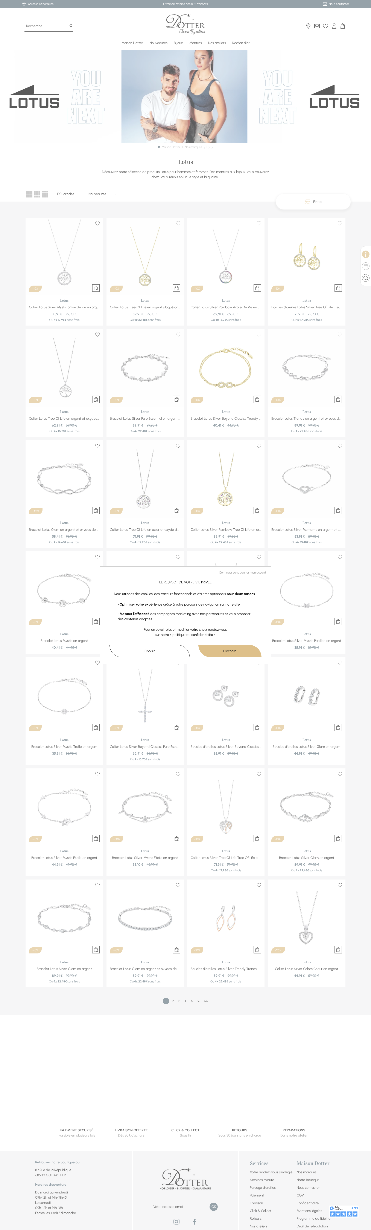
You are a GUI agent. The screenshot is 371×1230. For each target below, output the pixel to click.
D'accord (230, 651)
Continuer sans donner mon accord (242, 572)
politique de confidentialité (192, 635)
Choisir (149, 651)
